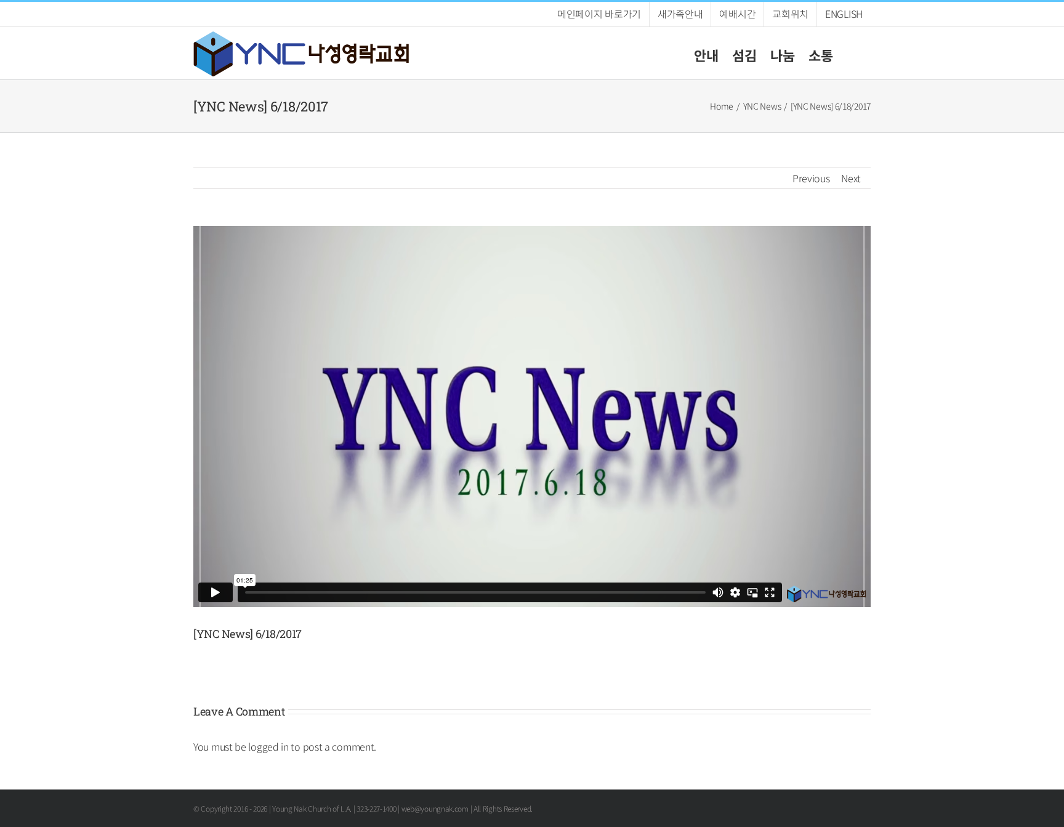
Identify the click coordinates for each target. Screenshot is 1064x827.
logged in (268, 746)
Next (851, 178)
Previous (811, 178)
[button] (852, 53)
